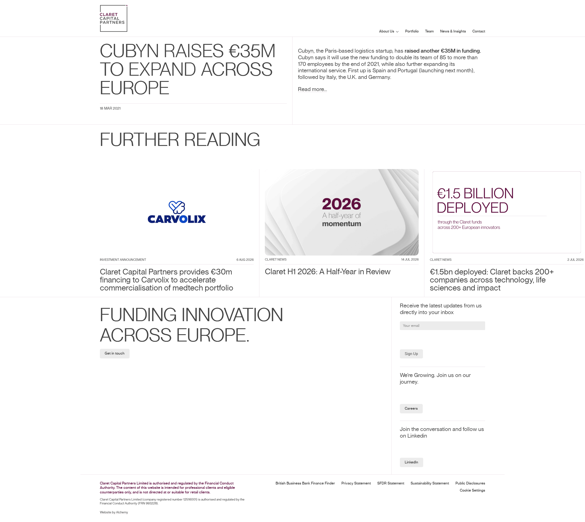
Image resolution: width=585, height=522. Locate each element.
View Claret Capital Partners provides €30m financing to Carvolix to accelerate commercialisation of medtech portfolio (173, 176)
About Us (386, 31)
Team (429, 31)
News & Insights (453, 31)
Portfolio (412, 31)
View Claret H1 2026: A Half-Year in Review (316, 172)
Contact (478, 31)
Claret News (276, 259)
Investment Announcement (123, 259)
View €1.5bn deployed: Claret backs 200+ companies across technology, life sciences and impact (502, 176)
